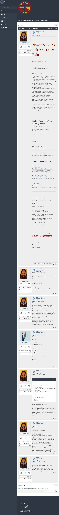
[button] (16, 1)
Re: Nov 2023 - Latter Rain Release (40, 269)
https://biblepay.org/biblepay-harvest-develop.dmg (43, 178)
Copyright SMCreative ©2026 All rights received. (26, 505)
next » (57, 23)
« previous (53, 23)
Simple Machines (26, 508)
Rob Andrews (25, 42)
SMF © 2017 (28, 507)
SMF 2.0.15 (23, 507)
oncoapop (25, 342)
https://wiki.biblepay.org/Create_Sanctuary (41, 148)
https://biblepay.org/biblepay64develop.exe (42, 168)
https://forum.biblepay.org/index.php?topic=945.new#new (40, 130)
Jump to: (43, 491)
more (30, 54)
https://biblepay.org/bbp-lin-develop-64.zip (41, 171)
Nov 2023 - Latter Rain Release (40, 32)
